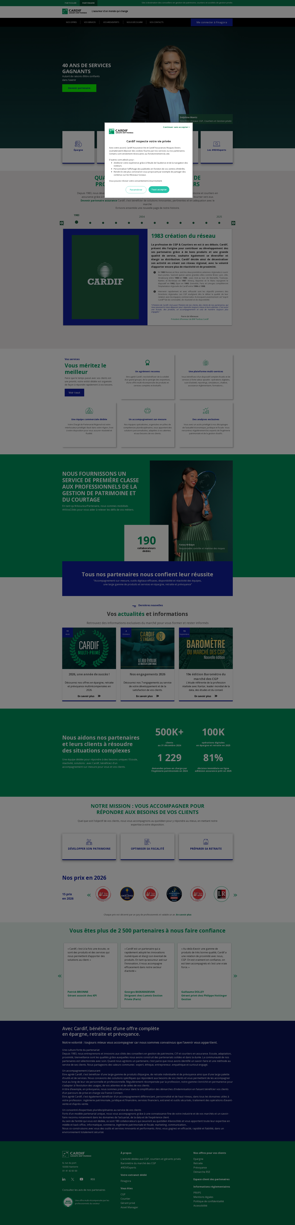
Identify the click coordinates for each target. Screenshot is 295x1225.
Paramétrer (136, 189)
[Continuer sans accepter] (177, 127)
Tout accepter (159, 189)
